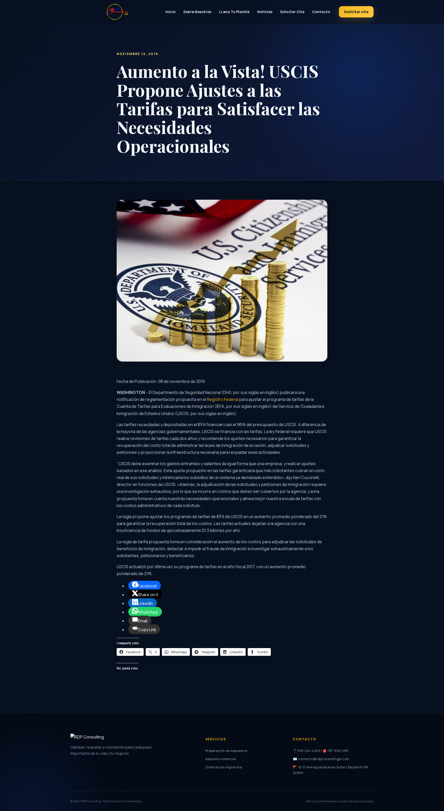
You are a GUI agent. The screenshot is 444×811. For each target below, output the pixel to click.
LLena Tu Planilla (234, 11)
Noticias (264, 11)
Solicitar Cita (292, 11)
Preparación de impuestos (226, 750)
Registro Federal (222, 399)
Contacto (321, 11)
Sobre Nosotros (197, 11)
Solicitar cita (356, 11)
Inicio (170, 11)
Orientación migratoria (223, 767)
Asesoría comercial (220, 759)
